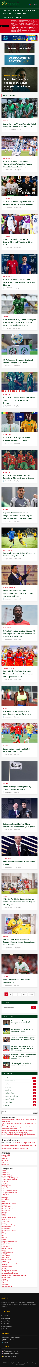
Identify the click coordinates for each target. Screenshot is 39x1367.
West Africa (30, 10)
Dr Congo (5, 1198)
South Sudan (6, 1257)
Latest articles (6, 1227)
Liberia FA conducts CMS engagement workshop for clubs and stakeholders (24, 25)
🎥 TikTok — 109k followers (9, 1340)
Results (4, 1250)
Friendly (4, 1214)
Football (6, 10)
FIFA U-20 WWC (7, 1207)
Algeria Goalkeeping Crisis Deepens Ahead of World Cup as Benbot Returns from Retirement (18, 515)
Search (4, 1111)
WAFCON (5, 121)
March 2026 (5, 1164)
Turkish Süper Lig (7, 1272)
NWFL (3, 1245)
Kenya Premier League (9, 1225)
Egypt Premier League (9, 1203)
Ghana (4, 1216)
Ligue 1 (4, 1234)
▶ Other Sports (6, 1329)
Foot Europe (6, 1210)
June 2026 (5, 1159)
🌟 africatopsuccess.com (9, 1356)
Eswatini (4, 1205)
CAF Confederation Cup (9, 1192)
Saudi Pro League (7, 1252)
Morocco (5, 1237)
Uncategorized (6, 1277)
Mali (3, 1236)
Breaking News (6, 1185)
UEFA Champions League (10, 1274)
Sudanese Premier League (10, 1263)
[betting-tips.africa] (19, 48)
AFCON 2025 (6, 1172)
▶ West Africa (6, 1321)
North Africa (18, 10)
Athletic (6, 708)
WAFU (4, 1283)
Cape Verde (5, 1194)
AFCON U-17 (6, 394)
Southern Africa (21, 14)
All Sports (5, 1181)
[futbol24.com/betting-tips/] (19, 60)
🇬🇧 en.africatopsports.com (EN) (11, 1353)
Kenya (4, 1223)
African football (9, 587)
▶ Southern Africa (7, 1326)
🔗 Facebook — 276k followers (11, 1337)
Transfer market (7, 1266)
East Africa (7, 14)
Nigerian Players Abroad (9, 1241)
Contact (21, 1364)
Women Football (8, 668)
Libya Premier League (9, 1230)
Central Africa (6, 1196)
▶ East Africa (5, 1323)
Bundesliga (5, 1187)
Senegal (4, 1254)
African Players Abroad (12, 75)
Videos (4, 1279)
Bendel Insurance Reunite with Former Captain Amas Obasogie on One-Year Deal (19, 942)
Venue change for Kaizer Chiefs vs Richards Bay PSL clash (23, 22)
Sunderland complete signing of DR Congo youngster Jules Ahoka (22, 21)
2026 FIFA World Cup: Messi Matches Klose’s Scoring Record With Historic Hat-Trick (17, 164)
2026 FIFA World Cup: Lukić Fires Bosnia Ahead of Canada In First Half (18, 242)
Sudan (4, 1261)
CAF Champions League (9, 1190)
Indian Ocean (6, 1219)
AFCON (4, 1170)
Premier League (7, 1248)
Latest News (7, 858)
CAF (3, 1189)
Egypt (3, 1201)
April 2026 (5, 1162)
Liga (3, 1232)
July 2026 (5, 1157)
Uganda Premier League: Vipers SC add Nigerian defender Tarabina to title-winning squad (24, 27)
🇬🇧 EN (36, 4)
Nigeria (5, 316)
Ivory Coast (5, 1221)
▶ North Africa (6, 1318)
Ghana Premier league (9, 1218)
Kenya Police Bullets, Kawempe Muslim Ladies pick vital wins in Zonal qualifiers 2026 (24, 30)
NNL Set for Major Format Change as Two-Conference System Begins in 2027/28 (19, 902)
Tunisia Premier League (9, 1270)
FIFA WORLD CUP (8, 158)
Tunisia (4, 1268)
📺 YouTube (5, 1342)
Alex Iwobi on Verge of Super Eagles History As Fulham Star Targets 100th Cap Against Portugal (19, 322)
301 (24, 994)
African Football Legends (10, 1178)
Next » (31, 994)
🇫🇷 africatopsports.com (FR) (10, 1351)
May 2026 (5, 1160)
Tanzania (4, 1265)
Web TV (18, 17)
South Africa (7, 550)
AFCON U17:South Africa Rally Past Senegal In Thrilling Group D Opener (19, 400)
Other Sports (8, 17)
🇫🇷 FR (30, 4)
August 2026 (6, 1155)
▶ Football (5, 1316)
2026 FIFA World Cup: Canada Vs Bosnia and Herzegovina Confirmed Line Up (19, 282)
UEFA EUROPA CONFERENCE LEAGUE (14, 1275)
